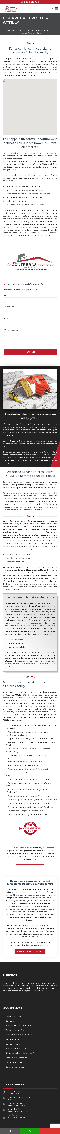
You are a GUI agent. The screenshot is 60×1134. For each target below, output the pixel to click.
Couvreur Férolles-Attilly (30, 33)
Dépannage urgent (14, 1062)
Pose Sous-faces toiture (16, 1058)
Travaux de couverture (16, 1016)
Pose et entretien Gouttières (19, 1025)
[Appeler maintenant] (10, 1131)
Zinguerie (10, 1021)
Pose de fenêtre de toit (16, 1048)
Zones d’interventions (15, 1067)
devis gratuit (26, 942)
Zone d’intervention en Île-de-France (33, 30)
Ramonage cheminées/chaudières (21, 1053)
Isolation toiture (13, 1044)
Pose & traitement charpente (19, 1035)
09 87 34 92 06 (14, 1094)
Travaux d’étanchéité (15, 1030)
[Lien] (10, 8)
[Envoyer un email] (50, 1131)
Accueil (10, 30)
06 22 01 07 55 (14, 1091)
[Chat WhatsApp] (30, 1131)
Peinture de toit (13, 1039)
